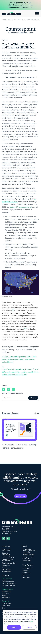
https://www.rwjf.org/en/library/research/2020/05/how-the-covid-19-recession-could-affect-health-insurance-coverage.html (20, 372)
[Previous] (35, 413)
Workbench (6, 597)
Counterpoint (6, 19)
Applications (6, 591)
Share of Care (6, 569)
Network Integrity (8, 557)
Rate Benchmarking (8, 563)
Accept (14, 627)
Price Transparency (8, 583)
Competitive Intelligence (6, 550)
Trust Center (27, 561)
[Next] (38, 413)
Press (24, 575)
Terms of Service (28, 554)
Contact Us (26, 572)
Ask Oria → (29, 7)
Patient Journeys (8, 581)
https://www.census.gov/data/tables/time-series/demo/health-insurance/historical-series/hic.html (19, 359)
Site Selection (6, 571)
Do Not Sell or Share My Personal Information (29, 550)
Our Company (27, 568)
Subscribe (26, 577)
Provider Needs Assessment (7, 560)
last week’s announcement (20, 207)
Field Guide (6, 605)
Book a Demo (20, 496)
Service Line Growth (6, 566)
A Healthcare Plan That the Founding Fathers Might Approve (19, 446)
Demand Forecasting (6, 553)
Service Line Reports (6, 594)
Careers (25, 570)
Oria (3, 608)
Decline (29, 627)
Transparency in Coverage (28, 557)
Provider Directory (8, 585)
